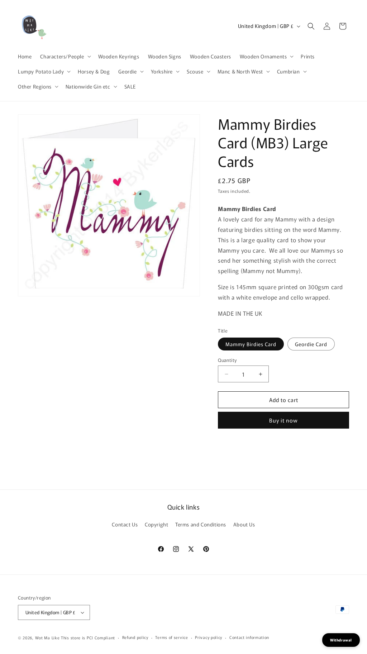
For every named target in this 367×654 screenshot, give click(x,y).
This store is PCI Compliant (88, 637)
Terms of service (171, 637)
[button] (65, 56)
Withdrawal (341, 640)
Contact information (249, 637)
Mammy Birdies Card (250, 344)
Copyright (156, 524)
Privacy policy (208, 637)
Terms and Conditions (200, 524)
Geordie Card (311, 344)
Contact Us (125, 524)
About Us (244, 524)
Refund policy (135, 637)
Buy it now (283, 420)
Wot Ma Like (48, 637)
